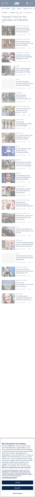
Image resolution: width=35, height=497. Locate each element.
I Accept (17, 482)
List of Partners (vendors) (9, 477)
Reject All (17, 488)
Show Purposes (17, 493)
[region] (17, 467)
